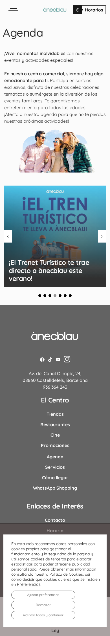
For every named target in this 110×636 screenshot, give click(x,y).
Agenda (55, 456)
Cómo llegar (55, 477)
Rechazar (43, 605)
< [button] (8, 236)
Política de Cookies (66, 574)
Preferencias (29, 584)
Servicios (55, 467)
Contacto (55, 520)
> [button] (102, 236)
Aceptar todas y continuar (43, 615)
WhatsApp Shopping (55, 488)
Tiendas (55, 414)
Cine (55, 435)
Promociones (55, 445)
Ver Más (55, 275)
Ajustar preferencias (43, 595)
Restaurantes (55, 424)
